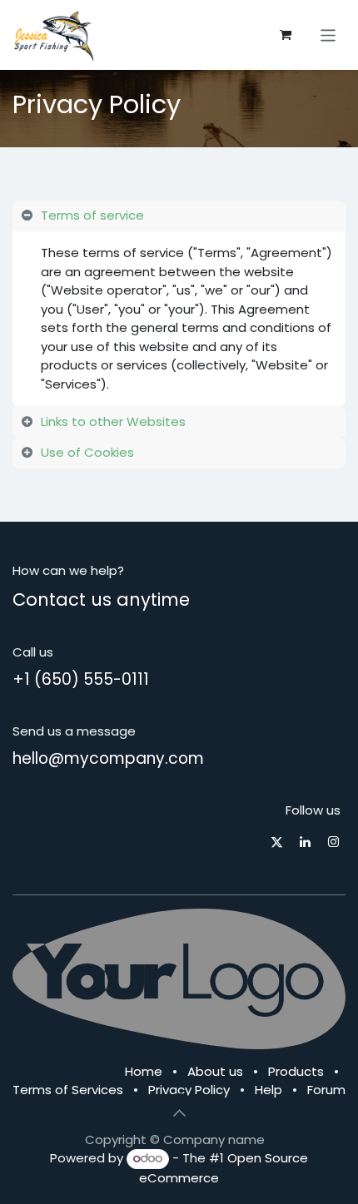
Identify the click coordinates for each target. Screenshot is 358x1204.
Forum (326, 1089)
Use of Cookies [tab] (87, 452)
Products (296, 1071)
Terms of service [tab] (92, 215)
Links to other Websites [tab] (113, 421)
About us (215, 1071)
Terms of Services (67, 1089)
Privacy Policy (189, 1089)
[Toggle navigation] (328, 34)
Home (143, 1071)
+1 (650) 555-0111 (80, 679)
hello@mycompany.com (108, 758)
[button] (179, 1113)
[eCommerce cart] (285, 35)
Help (268, 1089)
